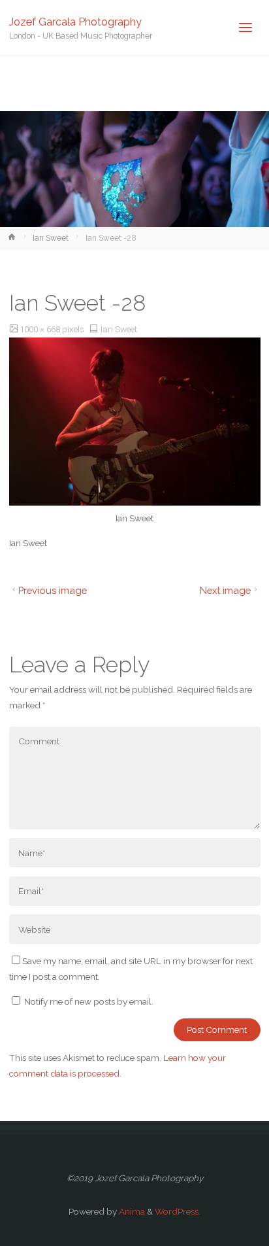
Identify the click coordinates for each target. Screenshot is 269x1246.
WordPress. (177, 1211)
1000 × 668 (41, 329)
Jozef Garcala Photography (75, 21)
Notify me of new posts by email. (88, 1001)
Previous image (52, 590)
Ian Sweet (51, 238)
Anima (131, 1211)
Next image (225, 590)
